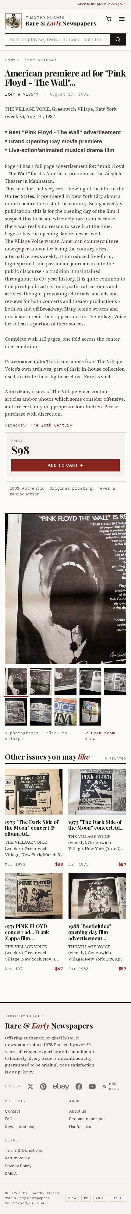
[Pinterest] (43, 1086)
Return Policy (17, 1157)
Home (10, 60)
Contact (12, 1111)
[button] (65, 588)
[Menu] (122, 19)
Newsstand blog (20, 1126)
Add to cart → (65, 465)
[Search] (118, 39)
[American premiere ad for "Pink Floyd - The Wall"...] (16, 681)
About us (77, 1111)
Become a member (87, 1118)
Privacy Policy (18, 1165)
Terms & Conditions (23, 1150)
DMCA (11, 1173)
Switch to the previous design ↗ (101, 4)
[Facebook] (79, 1086)
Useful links (80, 1126)
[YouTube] (92, 1086)
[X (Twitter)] (30, 1086)
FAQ (8, 1118)
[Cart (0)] (109, 18)
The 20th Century (51, 425)
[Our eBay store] (61, 1086)
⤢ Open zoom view (100, 736)
